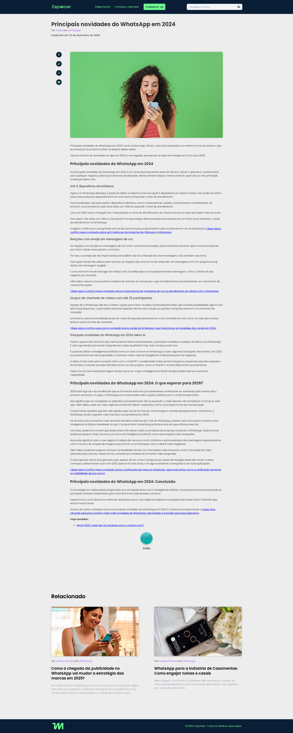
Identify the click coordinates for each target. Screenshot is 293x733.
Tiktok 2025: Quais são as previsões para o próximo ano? (110, 525)
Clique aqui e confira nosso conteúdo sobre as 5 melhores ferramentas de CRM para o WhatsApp (145, 230)
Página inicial (102, 7)
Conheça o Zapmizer (126, 7)
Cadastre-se (154, 7)
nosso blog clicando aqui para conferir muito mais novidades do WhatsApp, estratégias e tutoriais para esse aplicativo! (142, 511)
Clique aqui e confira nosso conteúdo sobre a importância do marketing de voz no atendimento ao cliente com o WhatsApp (144, 291)
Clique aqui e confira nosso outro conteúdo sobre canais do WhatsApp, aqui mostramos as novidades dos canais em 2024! (143, 328)
